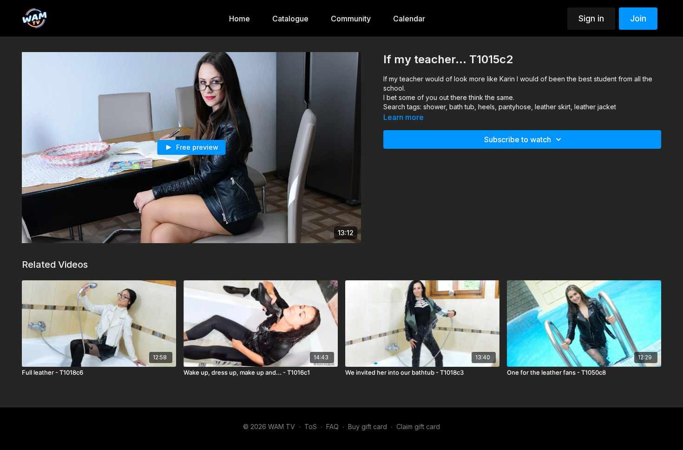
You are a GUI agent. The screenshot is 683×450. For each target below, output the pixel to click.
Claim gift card (418, 426)
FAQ (332, 426)
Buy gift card (367, 426)
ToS (310, 426)
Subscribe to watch (517, 139)
